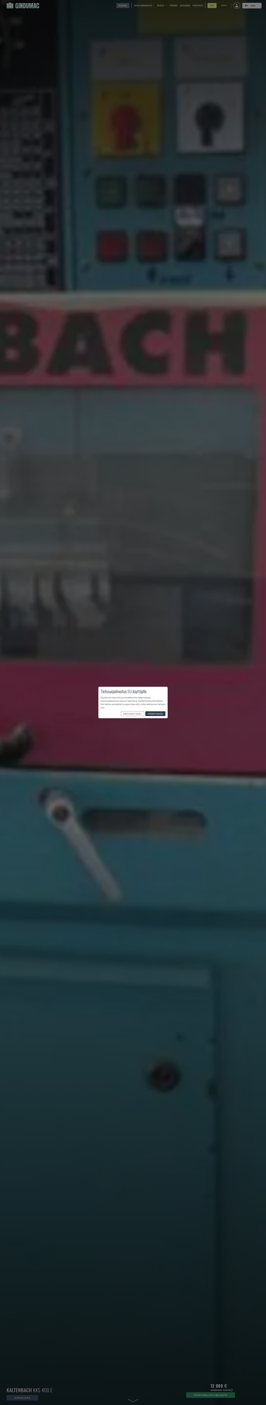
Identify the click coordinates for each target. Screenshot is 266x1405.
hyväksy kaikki (155, 713)
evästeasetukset (132, 713)
